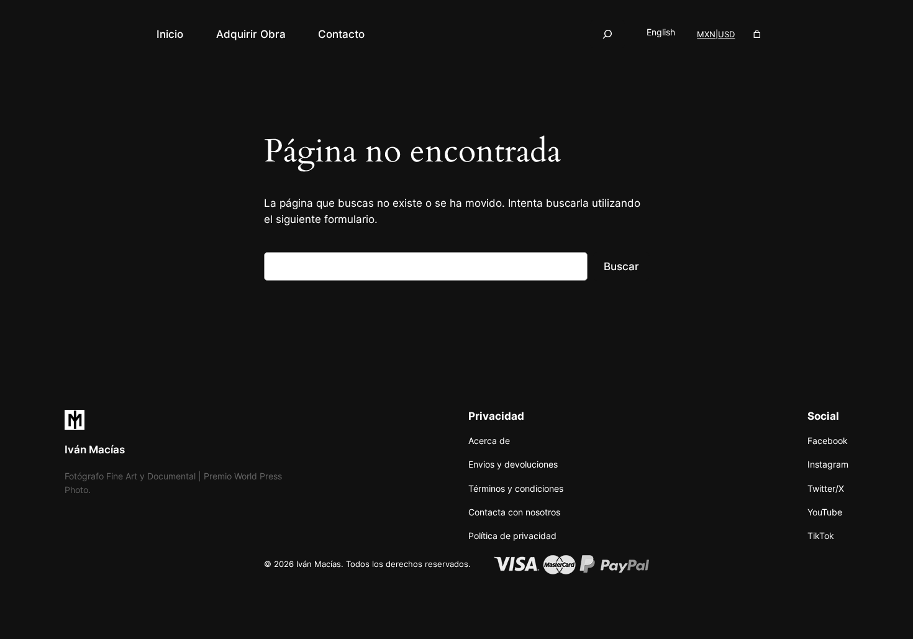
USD (726, 34)
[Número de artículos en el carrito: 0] (757, 34)
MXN (706, 34)
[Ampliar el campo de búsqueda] (607, 33)
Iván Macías (95, 449)
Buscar (621, 266)
